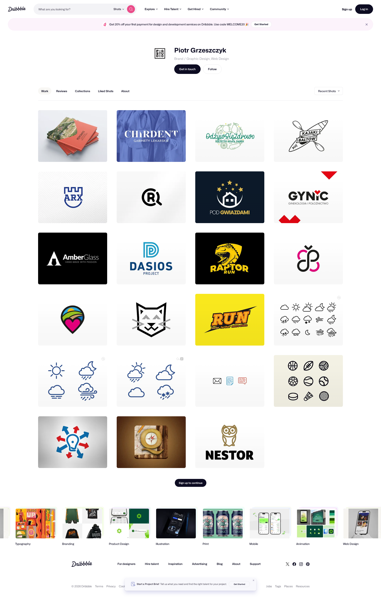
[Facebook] (294, 564)
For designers (126, 563)
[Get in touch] (84, 154)
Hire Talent (171, 9)
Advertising (199, 563)
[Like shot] (99, 154)
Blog (220, 563)
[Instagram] (301, 564)
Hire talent (152, 563)
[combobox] (72, 9)
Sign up (347, 9)
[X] (287, 564)
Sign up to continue (190, 482)
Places (288, 586)
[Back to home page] (17, 9)
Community (218, 9)
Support (255, 563)
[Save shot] (92, 154)
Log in (364, 9)
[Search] (131, 9)
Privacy (111, 586)
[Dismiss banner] (254, 580)
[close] (367, 24)
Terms (99, 586)
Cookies (124, 586)
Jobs (269, 586)
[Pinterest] (308, 564)
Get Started (261, 24)
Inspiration (175, 563)
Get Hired (194, 9)
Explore (150, 9)
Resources (303, 586)
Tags (278, 586)
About (236, 563)
